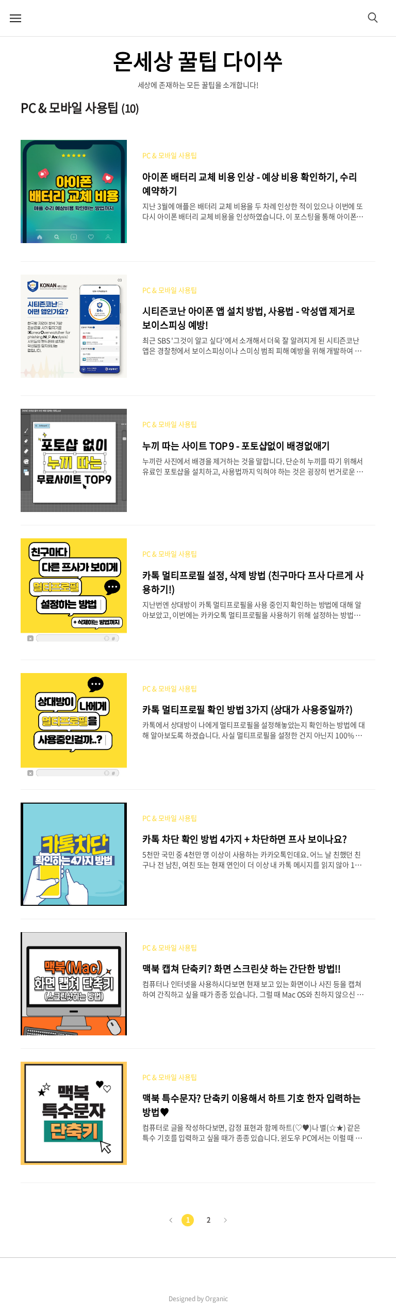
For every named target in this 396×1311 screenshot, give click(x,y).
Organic (216, 1298)
